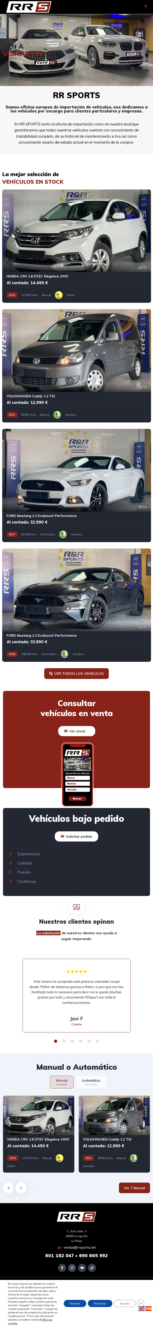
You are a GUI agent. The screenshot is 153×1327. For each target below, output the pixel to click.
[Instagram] (72, 1268)
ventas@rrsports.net (79, 1247)
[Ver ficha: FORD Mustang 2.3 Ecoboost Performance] (76, 485)
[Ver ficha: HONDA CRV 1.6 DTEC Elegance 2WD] (76, 246)
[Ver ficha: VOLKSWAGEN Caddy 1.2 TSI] (76, 365)
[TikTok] (92, 1268)
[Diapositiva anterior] (8, 1187)
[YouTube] (82, 1268)
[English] (141, 1308)
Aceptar (75, 1303)
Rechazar (100, 1303)
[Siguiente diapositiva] (21, 1187)
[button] (55, 1041)
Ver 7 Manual (134, 1188)
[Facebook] (62, 1268)
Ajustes (124, 1303)
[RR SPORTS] (29, 7)
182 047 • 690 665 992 (76, 1255)
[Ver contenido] (76, 50)
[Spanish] (148, 1308)
